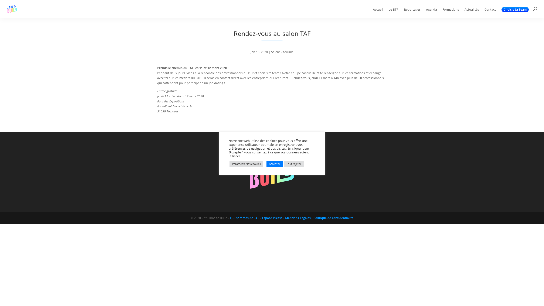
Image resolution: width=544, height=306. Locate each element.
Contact (490, 9)
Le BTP (393, 9)
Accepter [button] (274, 164)
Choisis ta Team (515, 9)
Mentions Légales (298, 218)
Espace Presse (272, 218)
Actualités (472, 9)
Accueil (378, 9)
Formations (450, 9)
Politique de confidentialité (333, 218)
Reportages (412, 9)
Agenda (431, 9)
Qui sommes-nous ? (244, 218)
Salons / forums (282, 52)
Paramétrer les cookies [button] (246, 164)
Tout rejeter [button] (293, 164)
